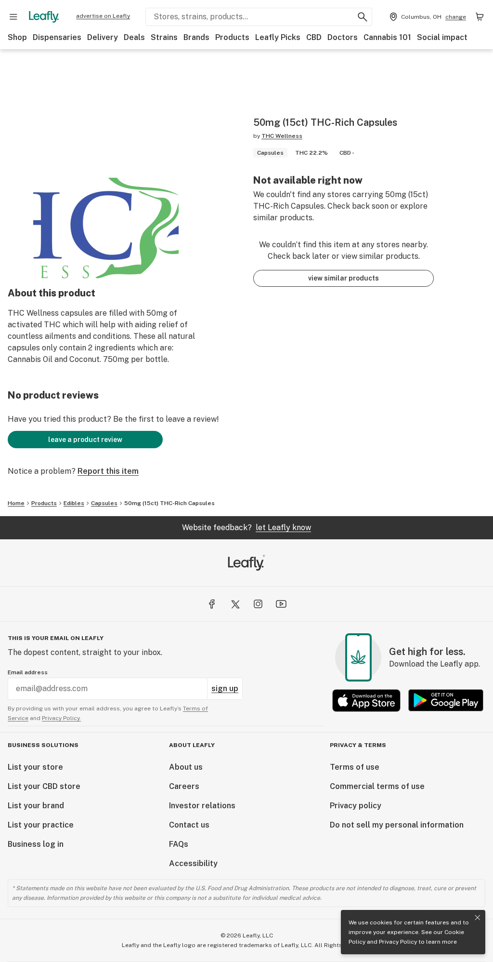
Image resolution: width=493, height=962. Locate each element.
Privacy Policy (398, 941)
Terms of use (354, 767)
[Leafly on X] (234, 604)
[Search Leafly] (362, 17)
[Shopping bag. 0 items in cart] (479, 17)
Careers (184, 786)
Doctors (342, 37)
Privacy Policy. (61, 718)
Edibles (74, 503)
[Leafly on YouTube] (281, 604)
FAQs (178, 844)
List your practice (41, 824)
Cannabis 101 (387, 37)
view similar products (343, 278)
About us (186, 767)
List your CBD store (44, 786)
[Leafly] (44, 17)
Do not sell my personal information (397, 824)
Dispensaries (57, 37)
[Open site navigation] (13, 17)
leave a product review (85, 439)
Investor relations (202, 805)
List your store (35, 767)
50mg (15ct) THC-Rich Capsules (169, 503)
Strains (164, 37)
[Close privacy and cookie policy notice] (477, 918)
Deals (134, 37)
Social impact (442, 37)
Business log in (36, 844)
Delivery (102, 37)
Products (232, 37)
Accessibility (193, 863)
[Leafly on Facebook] (211, 604)
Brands (196, 37)
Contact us (189, 824)
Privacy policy (355, 805)
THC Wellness (281, 136)
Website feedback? (246, 527)
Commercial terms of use (377, 786)
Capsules (104, 503)
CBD (314, 37)
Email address (28, 672)
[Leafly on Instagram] (258, 604)
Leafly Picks (277, 37)
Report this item (108, 471)
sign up (224, 688)
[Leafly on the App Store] (366, 700)
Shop (17, 37)
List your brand (36, 805)
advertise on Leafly (103, 16)
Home (16, 503)
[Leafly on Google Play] (445, 700)
